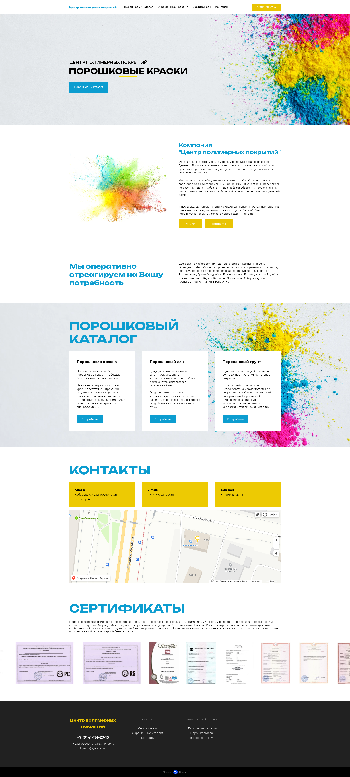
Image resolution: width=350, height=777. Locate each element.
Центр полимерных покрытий (93, 7)
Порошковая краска (202, 728)
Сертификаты (201, 7)
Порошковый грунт (202, 737)
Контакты (221, 7)
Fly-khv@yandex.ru (161, 494)
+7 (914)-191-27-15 (93, 737)
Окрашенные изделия (173, 7)
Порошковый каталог (138, 7)
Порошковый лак (202, 733)
